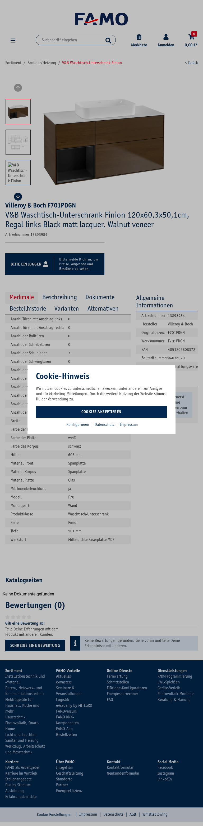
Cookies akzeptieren (101, 411)
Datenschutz (105, 424)
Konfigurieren (77, 424)
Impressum (129, 424)
